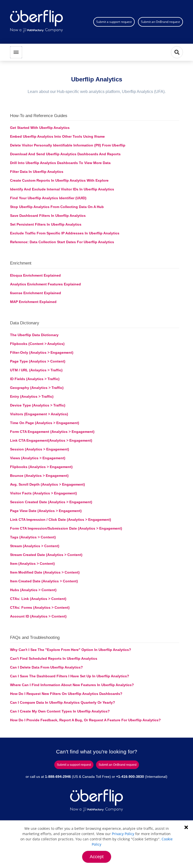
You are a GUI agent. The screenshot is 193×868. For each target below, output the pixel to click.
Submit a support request (114, 22)
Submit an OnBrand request (160, 22)
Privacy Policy (123, 833)
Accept (97, 856)
